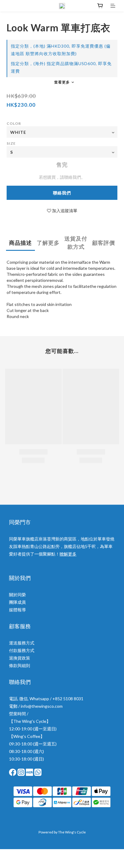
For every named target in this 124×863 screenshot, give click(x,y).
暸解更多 (68, 553)
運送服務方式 (21, 642)
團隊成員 (17, 602)
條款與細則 (19, 665)
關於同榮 (17, 594)
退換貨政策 (19, 657)
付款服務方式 (21, 650)
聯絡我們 (62, 192)
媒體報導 (17, 609)
